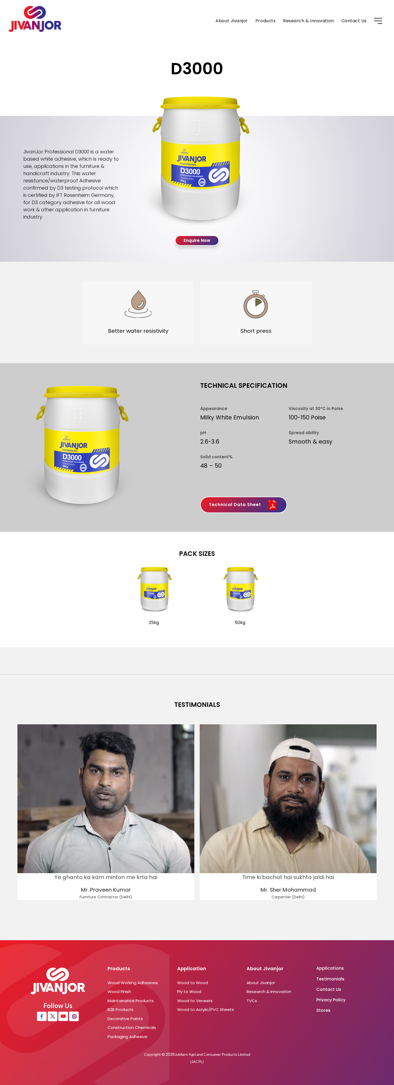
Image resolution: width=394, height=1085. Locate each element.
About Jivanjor (231, 21)
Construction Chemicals (131, 1027)
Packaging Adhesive (127, 1036)
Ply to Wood (189, 991)
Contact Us (354, 21)
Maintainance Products (130, 1000)
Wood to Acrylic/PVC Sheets (205, 1009)
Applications (330, 968)
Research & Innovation (308, 21)
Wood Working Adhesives (132, 983)
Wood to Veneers (195, 1000)
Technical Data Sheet (235, 504)
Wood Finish (119, 991)
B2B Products (120, 1009)
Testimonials (330, 979)
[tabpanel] (105, 812)
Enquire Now (197, 240)
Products (265, 21)
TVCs (252, 1000)
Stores (323, 1010)
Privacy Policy (330, 1000)
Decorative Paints (125, 1018)
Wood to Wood (192, 983)
